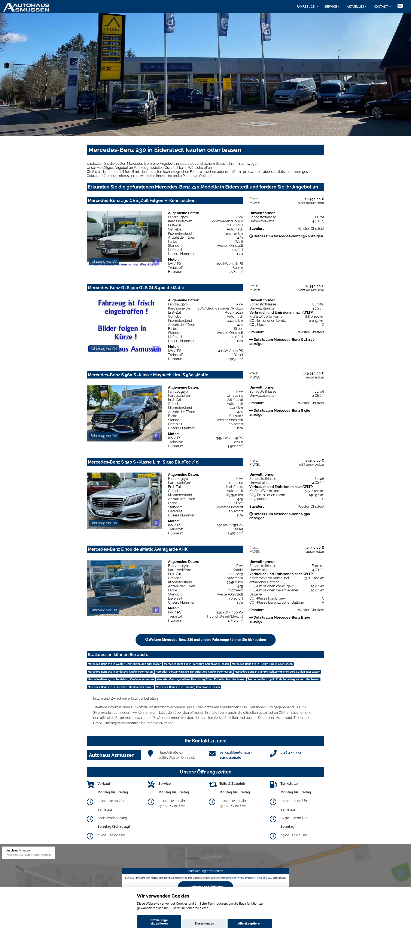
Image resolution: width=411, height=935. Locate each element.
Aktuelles (355, 7)
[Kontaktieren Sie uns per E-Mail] (400, 6)
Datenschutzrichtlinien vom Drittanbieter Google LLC (243, 877)
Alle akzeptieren (249, 923)
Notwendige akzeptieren (159, 921)
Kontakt (381, 7)
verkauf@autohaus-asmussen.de (235, 755)
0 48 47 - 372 (290, 752)
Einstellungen (204, 923)
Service (330, 7)
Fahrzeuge (306, 7)
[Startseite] (26, 7)
